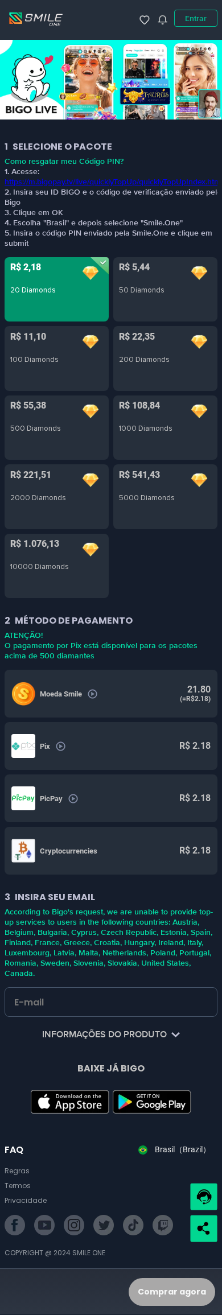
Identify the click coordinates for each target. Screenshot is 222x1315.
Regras (17, 1171)
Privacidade (26, 1200)
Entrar (196, 18)
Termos (18, 1185)
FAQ (14, 1149)
